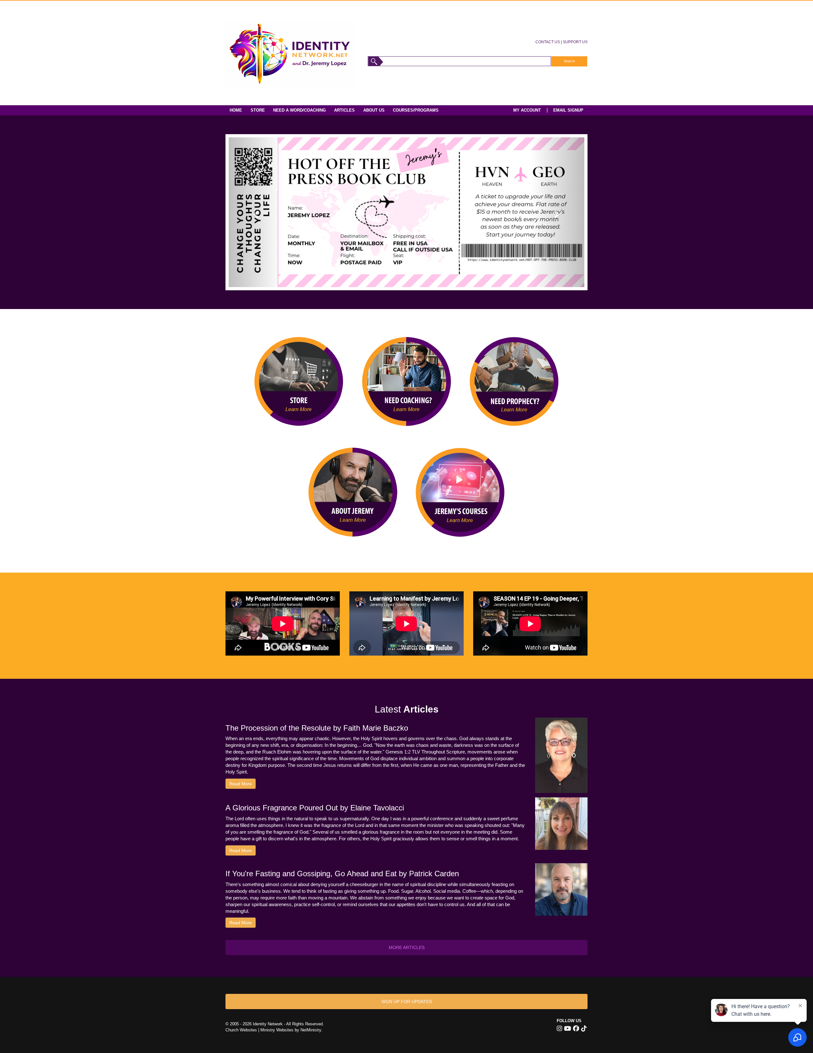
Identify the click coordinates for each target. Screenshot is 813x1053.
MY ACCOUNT (527, 110)
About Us (374, 110)
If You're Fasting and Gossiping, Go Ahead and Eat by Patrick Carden (342, 873)
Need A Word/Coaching (299, 110)
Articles (344, 110)
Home (236, 110)
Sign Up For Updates (406, 1001)
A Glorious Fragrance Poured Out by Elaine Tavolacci (314, 807)
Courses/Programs (416, 110)
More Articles (407, 947)
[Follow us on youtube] (567, 1028)
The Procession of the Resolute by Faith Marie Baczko (316, 728)
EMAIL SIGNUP (568, 110)
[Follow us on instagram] (559, 1028)
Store (258, 110)
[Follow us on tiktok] (584, 1028)
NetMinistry (310, 1030)
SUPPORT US (575, 42)
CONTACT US (547, 42)
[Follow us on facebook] (576, 1028)
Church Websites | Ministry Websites (260, 1030)
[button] (255, 212)
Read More (240, 783)
